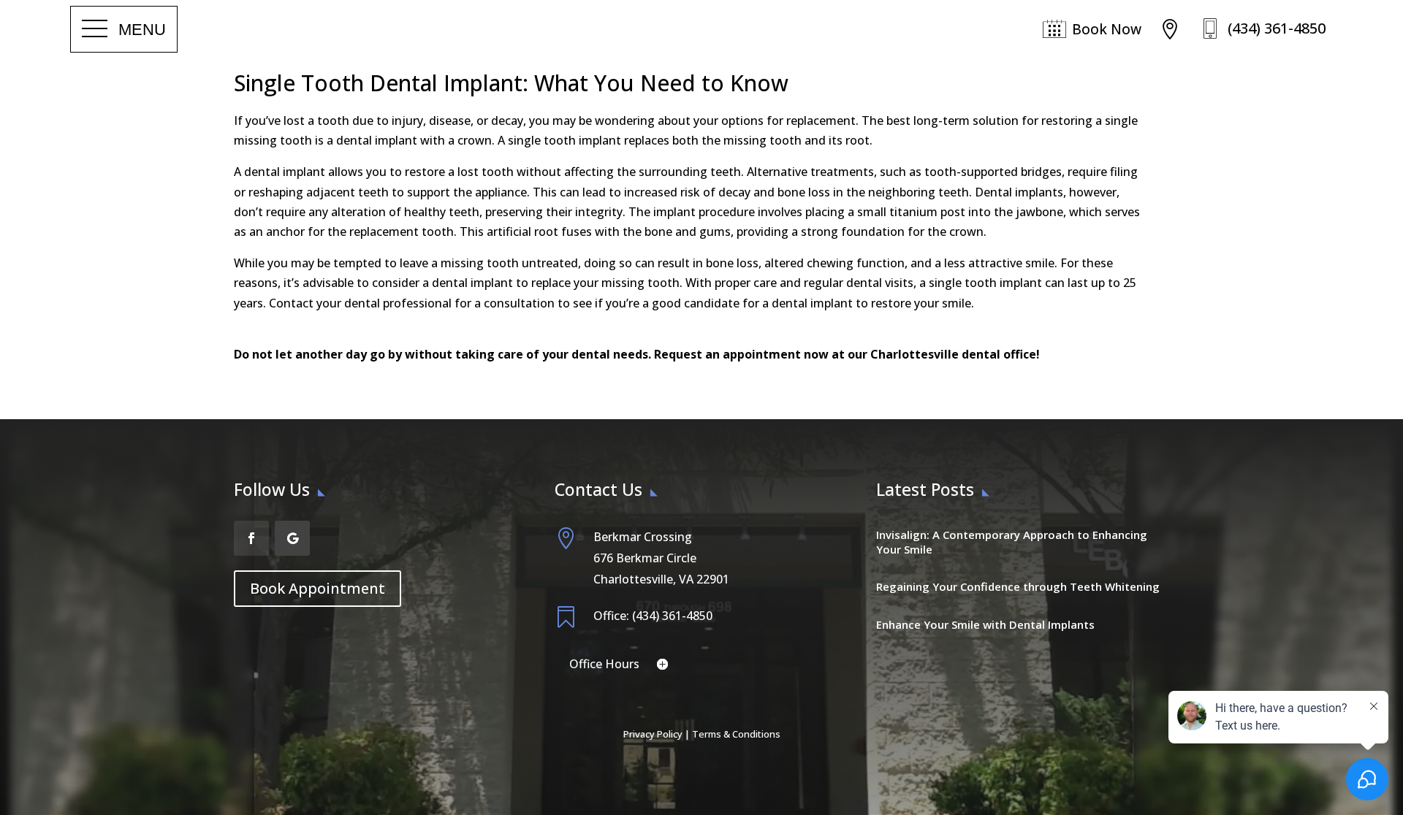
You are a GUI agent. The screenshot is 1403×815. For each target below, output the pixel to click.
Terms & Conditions (736, 734)
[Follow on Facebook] (251, 538)
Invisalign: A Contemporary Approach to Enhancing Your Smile (1011, 541)
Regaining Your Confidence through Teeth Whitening (1018, 586)
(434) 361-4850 (1277, 28)
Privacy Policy (653, 734)
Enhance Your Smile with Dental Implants (985, 624)
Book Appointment (317, 588)
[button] (124, 29)
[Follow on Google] (292, 538)
